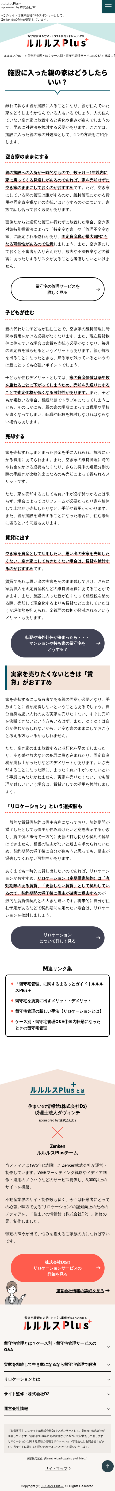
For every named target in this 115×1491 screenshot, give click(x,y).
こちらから (60, 1446)
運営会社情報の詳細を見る (80, 1291)
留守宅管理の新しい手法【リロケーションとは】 (59, 1011)
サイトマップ (56, 1468)
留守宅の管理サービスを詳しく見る (58, 289)
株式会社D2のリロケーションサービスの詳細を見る (57, 1268)
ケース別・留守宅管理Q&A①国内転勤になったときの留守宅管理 (58, 1024)
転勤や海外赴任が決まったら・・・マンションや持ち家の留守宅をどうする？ (57, 643)
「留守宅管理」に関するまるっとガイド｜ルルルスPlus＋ (59, 987)
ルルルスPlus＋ (11, 3)
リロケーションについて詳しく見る (58, 938)
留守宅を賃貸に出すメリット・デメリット (53, 1000)
